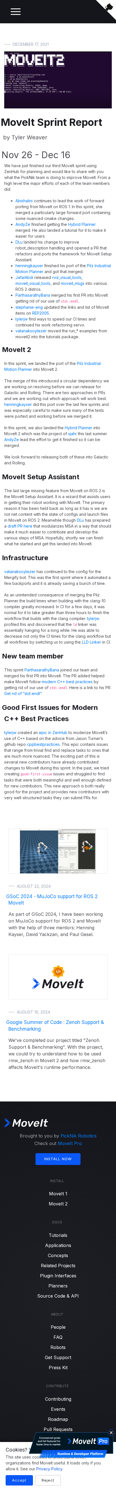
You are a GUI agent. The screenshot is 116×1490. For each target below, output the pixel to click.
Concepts (58, 1255)
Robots (58, 1347)
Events (58, 1409)
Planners (58, 1286)
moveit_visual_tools (32, 283)
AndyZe (22, 224)
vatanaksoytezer (31, 330)
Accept (19, 1480)
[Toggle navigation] (15, 11)
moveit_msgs (72, 283)
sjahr (72, 433)
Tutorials (58, 1235)
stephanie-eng (29, 307)
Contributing (58, 1399)
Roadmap (58, 1419)
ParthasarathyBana (32, 295)
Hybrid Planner (82, 224)
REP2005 (40, 313)
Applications (58, 1245)
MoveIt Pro (70, 1143)
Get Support (58, 1357)
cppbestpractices (43, 744)
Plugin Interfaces (58, 1275)
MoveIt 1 (58, 1193)
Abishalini (24, 200)
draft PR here (20, 526)
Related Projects (58, 1265)
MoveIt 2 (58, 1204)
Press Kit (58, 1367)
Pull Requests (58, 1429)
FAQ (58, 1337)
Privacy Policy (49, 1468)
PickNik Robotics (79, 1136)
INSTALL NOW (58, 1159)
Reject (48, 1480)
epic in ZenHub (53, 732)
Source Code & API (58, 1296)
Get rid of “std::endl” (22, 693)
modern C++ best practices (67, 681)
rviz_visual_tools (66, 277)
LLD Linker (91, 642)
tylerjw (21, 319)
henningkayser (29, 265)
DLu (19, 242)
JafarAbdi (24, 277)
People (58, 1327)
